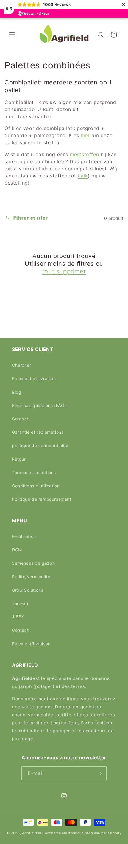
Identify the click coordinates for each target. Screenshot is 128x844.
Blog (16, 392)
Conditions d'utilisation (36, 485)
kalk (83, 176)
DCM (17, 549)
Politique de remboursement (41, 499)
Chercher (21, 365)
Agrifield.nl (31, 833)
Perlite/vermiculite (31, 576)
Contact (20, 418)
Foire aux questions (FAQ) (39, 405)
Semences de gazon (33, 563)
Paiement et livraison (34, 378)
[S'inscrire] (99, 773)
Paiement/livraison (31, 643)
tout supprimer (64, 271)
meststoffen (84, 154)
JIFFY (18, 616)
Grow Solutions (27, 589)
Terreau (20, 603)
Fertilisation (24, 536)
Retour (19, 459)
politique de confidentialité (40, 445)
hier (85, 135)
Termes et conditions (34, 472)
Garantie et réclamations (37, 432)
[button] (11, 34)
